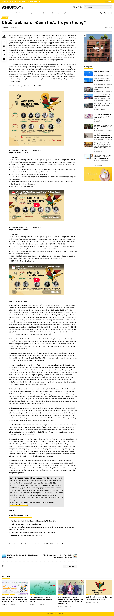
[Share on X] (4, 46)
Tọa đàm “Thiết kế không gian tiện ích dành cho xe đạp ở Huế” (33, 532)
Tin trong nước (99, 75)
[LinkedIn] (81, 7)
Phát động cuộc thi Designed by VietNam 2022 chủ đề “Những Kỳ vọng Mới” (41, 599)
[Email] (4, 50)
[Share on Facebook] (4, 42)
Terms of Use (36, 1)
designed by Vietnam (36, 543)
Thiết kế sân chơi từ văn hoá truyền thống (26, 524)
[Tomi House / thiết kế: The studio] (88, 89)
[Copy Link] (4, 54)
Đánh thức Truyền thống (23, 543)
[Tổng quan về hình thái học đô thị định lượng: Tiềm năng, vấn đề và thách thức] (88, 116)
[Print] (4, 59)
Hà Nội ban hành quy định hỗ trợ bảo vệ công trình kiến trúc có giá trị (103, 126)
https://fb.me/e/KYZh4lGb (18, 153)
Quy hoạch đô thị (100, 120)
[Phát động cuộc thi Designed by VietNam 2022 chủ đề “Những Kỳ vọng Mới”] (43, 587)
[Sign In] (101, 13)
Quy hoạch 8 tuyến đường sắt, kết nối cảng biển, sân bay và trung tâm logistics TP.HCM (102, 96)
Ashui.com (5, 27)
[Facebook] (72, 7)
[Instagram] (79, 7)
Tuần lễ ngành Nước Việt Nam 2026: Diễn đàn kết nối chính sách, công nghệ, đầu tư (102, 157)
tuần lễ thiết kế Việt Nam (49, 543)
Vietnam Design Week (63, 543)
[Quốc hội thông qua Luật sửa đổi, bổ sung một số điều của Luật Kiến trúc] (88, 80)
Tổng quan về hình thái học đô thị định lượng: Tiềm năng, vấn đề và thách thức (102, 116)
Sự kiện (5, 17)
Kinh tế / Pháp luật (100, 109)
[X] (74, 7)
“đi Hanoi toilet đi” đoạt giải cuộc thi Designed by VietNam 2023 (33, 521)
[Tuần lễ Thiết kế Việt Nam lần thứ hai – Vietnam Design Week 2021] (99, 587)
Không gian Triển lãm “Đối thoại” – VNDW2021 (27, 536)
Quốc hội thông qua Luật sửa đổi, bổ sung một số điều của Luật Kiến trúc (102, 80)
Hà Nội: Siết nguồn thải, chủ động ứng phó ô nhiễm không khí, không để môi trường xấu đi (103, 135)
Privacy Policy (25, 1)
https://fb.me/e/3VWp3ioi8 (18, 230)
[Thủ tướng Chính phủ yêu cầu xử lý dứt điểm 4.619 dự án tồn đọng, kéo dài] (88, 105)
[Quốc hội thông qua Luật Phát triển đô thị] (88, 73)
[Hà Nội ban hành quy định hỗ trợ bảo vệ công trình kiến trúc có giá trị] (88, 126)
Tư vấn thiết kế (99, 91)
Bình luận (71, 566)
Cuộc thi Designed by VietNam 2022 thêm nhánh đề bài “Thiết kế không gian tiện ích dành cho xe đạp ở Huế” (15, 599)
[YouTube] (76, 7)
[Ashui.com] (12, 7)
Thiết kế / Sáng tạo (8, 594)
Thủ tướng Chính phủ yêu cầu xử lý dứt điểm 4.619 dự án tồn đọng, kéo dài (103, 105)
